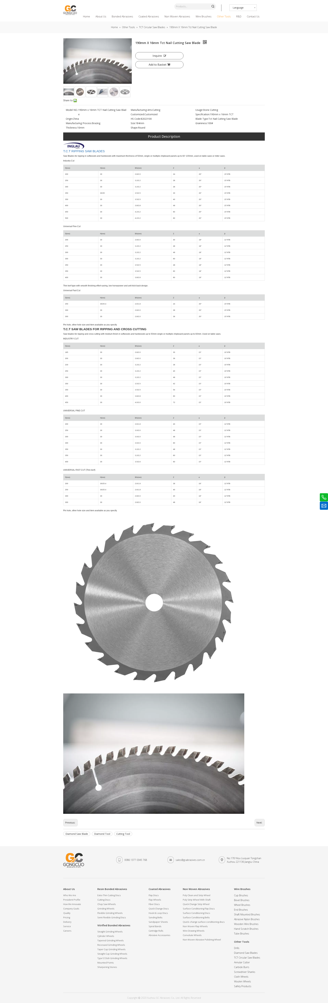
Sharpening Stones (107, 967)
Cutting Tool (123, 833)
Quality (66, 913)
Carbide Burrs (241, 967)
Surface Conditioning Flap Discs (199, 908)
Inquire (157, 56)
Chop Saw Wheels (106, 904)
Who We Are (69, 895)
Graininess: (201, 123)
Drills (236, 948)
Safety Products (242, 986)
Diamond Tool (102, 833)
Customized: (137, 114)
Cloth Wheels (241, 976)
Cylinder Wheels (105, 936)
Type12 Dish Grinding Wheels (112, 958)
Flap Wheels (155, 899)
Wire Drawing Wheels (193, 930)
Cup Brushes (241, 895)
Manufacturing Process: (79, 123)
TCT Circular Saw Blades (247, 957)
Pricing (66, 917)
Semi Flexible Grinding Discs (111, 917)
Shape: (134, 127)
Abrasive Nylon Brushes (247, 919)
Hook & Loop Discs (158, 913)
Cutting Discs (103, 899)
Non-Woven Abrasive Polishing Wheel (202, 939)
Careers (67, 930)
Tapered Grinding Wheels (110, 940)
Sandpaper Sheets (158, 921)
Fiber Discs (154, 904)
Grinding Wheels (105, 908)
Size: (133, 123)
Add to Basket (157, 64)
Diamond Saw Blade (76, 833)
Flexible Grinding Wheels (109, 913)
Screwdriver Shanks (244, 972)
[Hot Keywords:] (213, 6)
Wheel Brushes (242, 905)
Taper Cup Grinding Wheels (111, 949)
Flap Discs (154, 895)
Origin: (69, 118)
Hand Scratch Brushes (246, 928)
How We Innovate (72, 904)
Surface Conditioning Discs (196, 913)
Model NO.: (72, 109)
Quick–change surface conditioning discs (203, 921)
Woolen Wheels (242, 981)
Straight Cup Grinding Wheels (112, 953)
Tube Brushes (241, 933)
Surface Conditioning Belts (196, 917)
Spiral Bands (155, 926)
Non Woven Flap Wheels (195, 926)
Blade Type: (201, 118)
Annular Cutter (242, 962)
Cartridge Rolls (156, 930)
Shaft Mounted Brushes (247, 914)
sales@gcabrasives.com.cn (190, 860)
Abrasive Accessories (159, 935)
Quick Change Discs (159, 908)
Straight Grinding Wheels (109, 931)
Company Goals (71, 908)
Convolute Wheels (192, 935)
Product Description (164, 136)
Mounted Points (105, 962)
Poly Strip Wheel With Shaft (196, 899)
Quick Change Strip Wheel (196, 904)
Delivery (67, 921)
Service (67, 926)
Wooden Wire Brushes (246, 924)
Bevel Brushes (241, 900)
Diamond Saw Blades (246, 952)
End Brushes (241, 909)
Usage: (199, 109)
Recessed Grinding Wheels (111, 944)
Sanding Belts (155, 917)
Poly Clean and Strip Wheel (196, 895)
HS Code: (136, 118)
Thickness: (71, 127)
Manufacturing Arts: (141, 109)
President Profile (71, 899)
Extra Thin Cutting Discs (109, 895)
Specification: (202, 114)
